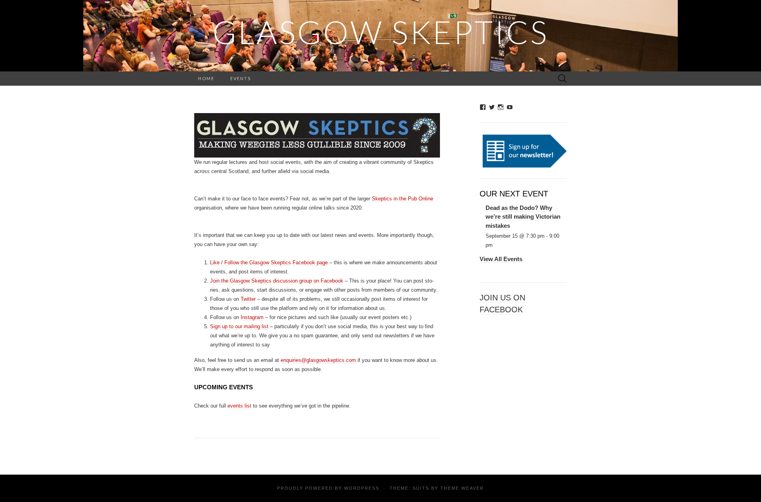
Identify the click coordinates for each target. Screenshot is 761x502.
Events (240, 78)
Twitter (248, 299)
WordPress (361, 488)
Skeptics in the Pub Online (402, 199)
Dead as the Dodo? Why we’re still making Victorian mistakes (523, 216)
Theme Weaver (462, 488)
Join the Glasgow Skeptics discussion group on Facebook (276, 281)
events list (239, 406)
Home (206, 78)
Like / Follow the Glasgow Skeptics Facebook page (269, 262)
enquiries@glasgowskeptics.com (318, 360)
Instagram (252, 317)
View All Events (501, 259)
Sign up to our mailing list (239, 326)
